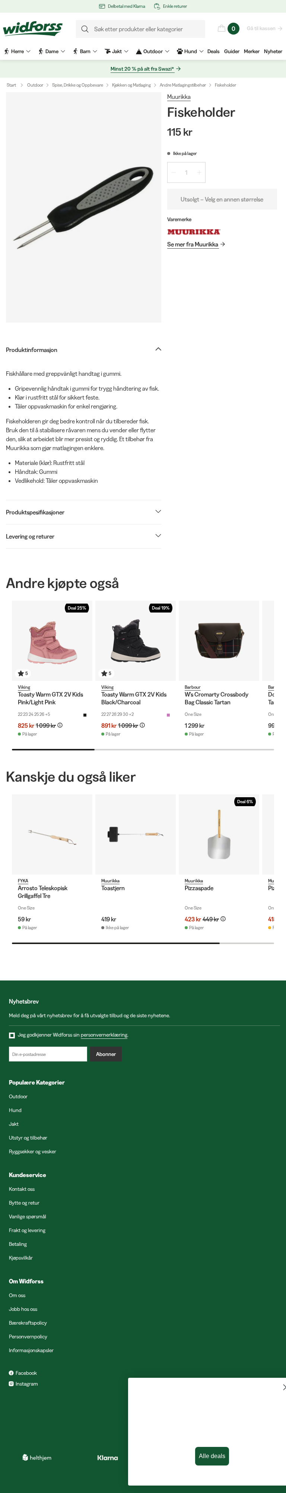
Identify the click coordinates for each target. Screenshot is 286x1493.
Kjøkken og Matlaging (131, 85)
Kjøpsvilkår (21, 1257)
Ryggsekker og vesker (32, 1151)
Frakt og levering (27, 1230)
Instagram (27, 1383)
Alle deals (195, 1456)
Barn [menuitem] (85, 51)
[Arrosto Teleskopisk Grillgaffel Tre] (52, 834)
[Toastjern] (135, 834)
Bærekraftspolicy (28, 1322)
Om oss (17, 1295)
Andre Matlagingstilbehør (183, 85)
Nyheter (273, 51)
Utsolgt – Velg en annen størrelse (222, 199)
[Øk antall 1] (199, 172)
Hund (15, 1110)
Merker (252, 51)
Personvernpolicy (28, 1336)
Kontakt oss (22, 1189)
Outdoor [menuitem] (153, 51)
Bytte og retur (24, 1202)
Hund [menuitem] (190, 51)
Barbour (193, 687)
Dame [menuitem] (51, 51)
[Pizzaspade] (219, 834)
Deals (213, 51)
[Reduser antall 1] (173, 172)
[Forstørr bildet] (83, 207)
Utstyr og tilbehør (28, 1137)
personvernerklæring (104, 1034)
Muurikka (179, 96)
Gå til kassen (261, 28)
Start (11, 85)
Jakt (14, 1124)
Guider (231, 51)
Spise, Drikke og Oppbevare (77, 85)
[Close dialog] (269, 1387)
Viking (24, 687)
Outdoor (35, 85)
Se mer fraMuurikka (192, 244)
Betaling (18, 1244)
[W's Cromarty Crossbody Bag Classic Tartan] (219, 641)
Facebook (26, 1373)
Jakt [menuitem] (117, 51)
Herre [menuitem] (17, 51)
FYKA (23, 880)
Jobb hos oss (23, 1309)
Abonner (106, 1054)
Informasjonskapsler (31, 1350)
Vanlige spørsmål (27, 1216)
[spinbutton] (186, 172)
